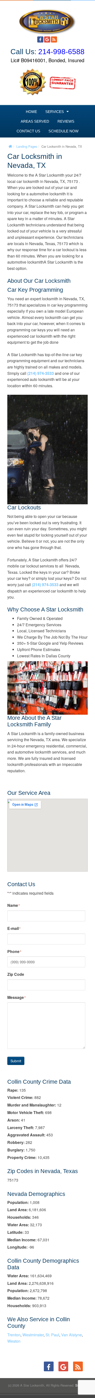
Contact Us (28, 131)
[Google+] (47, 39)
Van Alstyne (71, 1335)
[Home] (10, 146)
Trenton (13, 1335)
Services (54, 112)
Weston (13, 1341)
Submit (15, 1060)
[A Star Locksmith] (47, 20)
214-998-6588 (61, 52)
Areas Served (35, 121)
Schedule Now (63, 131)
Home (31, 112)
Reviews (65, 121)
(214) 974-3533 (40, 373)
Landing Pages (26, 146)
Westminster (33, 1335)
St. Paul (52, 1335)
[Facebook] (40, 39)
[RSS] (54, 39)
